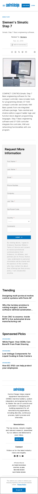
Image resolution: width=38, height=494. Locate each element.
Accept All (19, 490)
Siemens (23, 37)
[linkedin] (15, 52)
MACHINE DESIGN (19, 470)
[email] (26, 52)
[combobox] (19, 221)
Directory (6, 17)
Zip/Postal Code (13, 209)
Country (10, 218)
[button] (3, 5)
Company (10, 193)
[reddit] (22, 52)
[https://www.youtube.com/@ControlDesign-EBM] (23, 456)
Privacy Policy (21, 484)
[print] (35, 52)
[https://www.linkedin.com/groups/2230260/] (17, 456)
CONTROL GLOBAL (19, 467)
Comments (11, 226)
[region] (19, 485)
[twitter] (19, 52)
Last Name (12, 169)
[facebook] (12, 52)
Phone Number (12, 185)
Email (9, 177)
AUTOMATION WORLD (19, 465)
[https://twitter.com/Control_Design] (20, 456)
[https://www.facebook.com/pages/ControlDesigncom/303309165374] (15, 456)
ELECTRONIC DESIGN (19, 472)
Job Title (11, 201)
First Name (12, 161)
